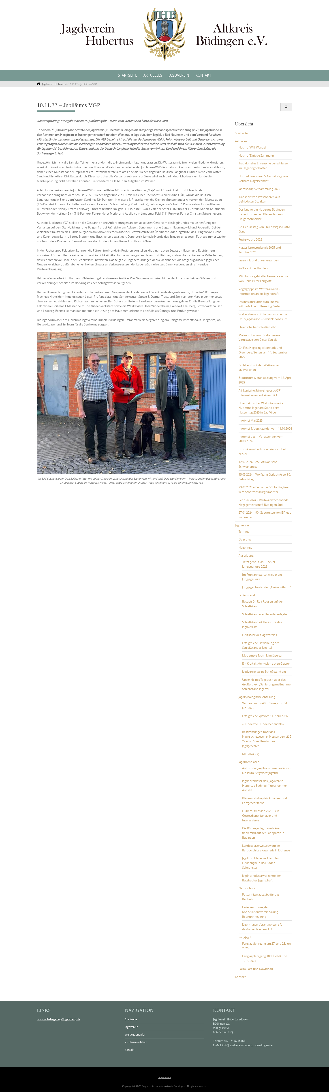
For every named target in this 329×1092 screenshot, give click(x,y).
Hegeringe (245, 547)
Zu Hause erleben (136, 1042)
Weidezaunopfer (135, 1034)
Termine (244, 532)
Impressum (164, 1077)
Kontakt (203, 75)
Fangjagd (245, 937)
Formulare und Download (256, 969)
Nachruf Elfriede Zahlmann (256, 155)
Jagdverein (179, 75)
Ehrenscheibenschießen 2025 (258, 327)
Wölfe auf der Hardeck (253, 268)
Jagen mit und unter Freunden (259, 260)
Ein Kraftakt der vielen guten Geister (266, 663)
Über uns (245, 540)
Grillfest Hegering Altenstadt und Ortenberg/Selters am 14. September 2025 (263, 352)
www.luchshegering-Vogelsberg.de (58, 1019)
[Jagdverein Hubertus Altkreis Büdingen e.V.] (164, 34)
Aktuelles (152, 75)
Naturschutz (247, 888)
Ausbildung (246, 556)
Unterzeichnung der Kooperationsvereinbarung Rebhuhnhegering (260, 912)
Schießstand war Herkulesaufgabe (264, 614)
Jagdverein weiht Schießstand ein (264, 672)
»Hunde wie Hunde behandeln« (263, 724)
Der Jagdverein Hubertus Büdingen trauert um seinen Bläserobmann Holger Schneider (262, 214)
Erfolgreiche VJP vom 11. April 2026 (265, 716)
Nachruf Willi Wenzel (252, 147)
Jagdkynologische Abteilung (257, 697)
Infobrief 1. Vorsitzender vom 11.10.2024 (265, 428)
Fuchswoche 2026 (250, 239)
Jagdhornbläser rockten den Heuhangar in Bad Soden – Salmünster (260, 863)
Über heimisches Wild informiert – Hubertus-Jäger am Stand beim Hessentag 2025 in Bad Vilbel (261, 408)
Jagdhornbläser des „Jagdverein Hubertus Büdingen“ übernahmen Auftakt (265, 785)
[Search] (286, 107)
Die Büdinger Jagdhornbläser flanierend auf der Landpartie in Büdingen (263, 833)
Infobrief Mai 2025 (251, 420)
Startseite (127, 75)
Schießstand (247, 595)
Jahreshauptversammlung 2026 (259, 189)
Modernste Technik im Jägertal (262, 655)
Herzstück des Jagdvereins (259, 635)
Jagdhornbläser (249, 762)
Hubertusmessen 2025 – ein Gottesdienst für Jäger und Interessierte (260, 815)
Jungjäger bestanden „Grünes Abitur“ (266, 587)
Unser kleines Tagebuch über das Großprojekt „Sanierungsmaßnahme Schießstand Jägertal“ (266, 684)
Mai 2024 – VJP (251, 754)
